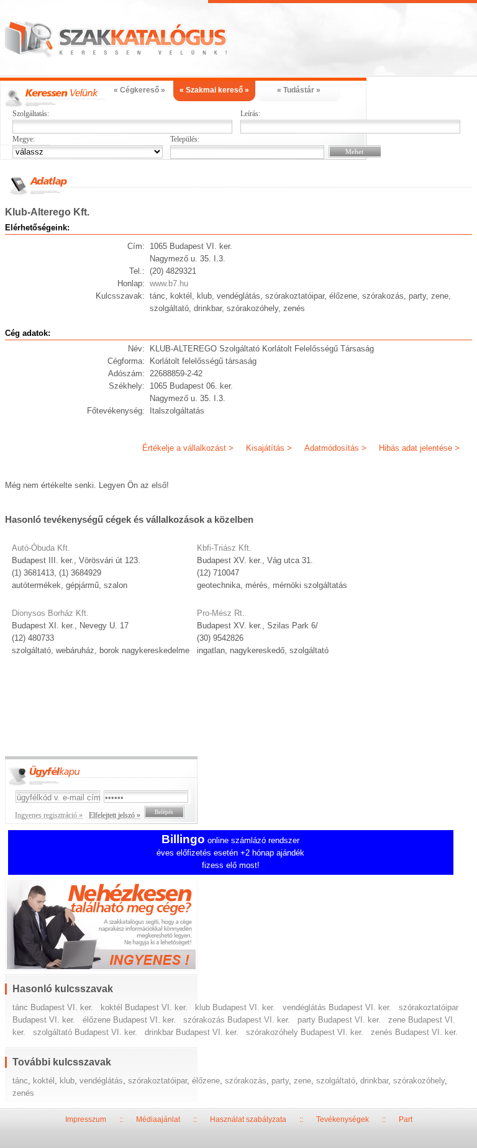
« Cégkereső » (139, 90)
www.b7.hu (169, 283)
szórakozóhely (419, 1080)
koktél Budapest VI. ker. (144, 1007)
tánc (20, 1080)
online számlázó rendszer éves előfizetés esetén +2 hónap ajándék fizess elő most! (230, 853)
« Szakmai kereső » (214, 90)
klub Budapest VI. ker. (235, 1007)
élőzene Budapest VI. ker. (129, 1019)
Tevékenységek (342, 1119)
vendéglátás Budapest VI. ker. (337, 1007)
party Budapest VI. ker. (339, 1019)
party (280, 1080)
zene (302, 1080)
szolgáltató (335, 1080)
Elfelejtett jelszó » (114, 815)
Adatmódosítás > (335, 448)
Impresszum (85, 1119)
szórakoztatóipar (157, 1080)
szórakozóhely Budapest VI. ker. (304, 1032)
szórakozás (245, 1080)
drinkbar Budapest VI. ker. (191, 1032)
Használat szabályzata (248, 1119)
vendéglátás (101, 1080)
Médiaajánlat (158, 1119)
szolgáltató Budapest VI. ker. (85, 1032)
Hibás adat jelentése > (419, 448)
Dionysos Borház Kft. (50, 613)
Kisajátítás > (269, 448)
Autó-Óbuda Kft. (41, 548)
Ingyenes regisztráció (239, 926)
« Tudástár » (298, 90)
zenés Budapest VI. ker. (414, 1032)
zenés (23, 1093)
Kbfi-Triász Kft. (224, 548)
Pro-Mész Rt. (221, 613)
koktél (44, 1080)
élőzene (206, 1080)
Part (405, 1119)
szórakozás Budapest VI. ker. (236, 1019)
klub (67, 1080)
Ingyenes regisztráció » (49, 815)
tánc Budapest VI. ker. (52, 1007)
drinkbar (374, 1080)
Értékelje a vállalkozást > (188, 448)
